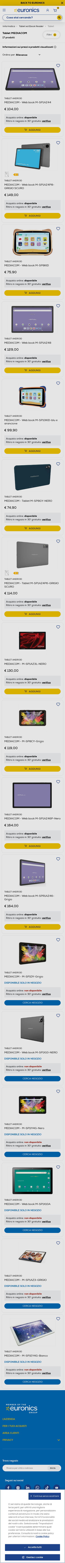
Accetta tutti (35, 1547)
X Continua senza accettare (44, 1496)
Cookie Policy (42, 1536)
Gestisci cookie (34, 1557)
